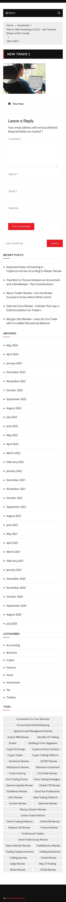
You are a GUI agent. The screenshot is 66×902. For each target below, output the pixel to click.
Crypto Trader (15, 755)
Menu (11, 12)
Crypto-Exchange (15, 749)
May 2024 (12, 345)
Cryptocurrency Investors (46, 749)
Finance (11, 667)
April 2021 (12, 543)
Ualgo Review (17, 863)
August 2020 (13, 614)
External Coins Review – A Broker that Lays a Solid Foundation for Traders (32, 308)
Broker (12, 743)
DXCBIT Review (49, 761)
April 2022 (12, 444)
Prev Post (18, 103)
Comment (15, 139)
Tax (8, 690)
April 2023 (12, 354)
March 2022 (13, 453)
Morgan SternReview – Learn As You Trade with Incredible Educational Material (31, 321)
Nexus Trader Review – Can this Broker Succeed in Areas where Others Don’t (29, 295)
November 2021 (16, 489)
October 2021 (14, 498)
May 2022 (12, 435)
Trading (11, 697)
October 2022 (14, 390)
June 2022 (12, 426)
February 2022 (15, 462)
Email (13, 191)
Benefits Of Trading (48, 737)
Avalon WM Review (18, 737)
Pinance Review (49, 827)
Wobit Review (17, 869)
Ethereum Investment (48, 767)
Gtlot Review (15, 797)
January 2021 (14, 570)
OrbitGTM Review (50, 821)
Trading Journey (18, 857)
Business (11, 652)
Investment (13, 682)
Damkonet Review (19, 761)
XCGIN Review (48, 869)
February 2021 (15, 561)
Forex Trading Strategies (47, 779)
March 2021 (13, 551)
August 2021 (13, 516)
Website (13, 208)
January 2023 (14, 363)
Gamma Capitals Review (19, 785)
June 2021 (12, 525)
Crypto (10, 660)
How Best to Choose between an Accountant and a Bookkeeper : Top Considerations (33, 282)
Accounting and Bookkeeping (33, 725)
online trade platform (33, 815)
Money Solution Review (33, 809)
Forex (9, 675)
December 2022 (15, 372)
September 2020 (16, 605)
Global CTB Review (49, 785)
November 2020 (16, 587)
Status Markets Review (18, 845)
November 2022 (16, 381)
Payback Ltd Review (19, 827)
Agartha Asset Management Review (33, 731)
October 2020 (14, 596)
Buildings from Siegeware (43, 743)
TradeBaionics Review (48, 845)
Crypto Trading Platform (45, 755)
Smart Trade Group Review (33, 839)
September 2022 (16, 399)
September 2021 (16, 507)
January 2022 (14, 471)
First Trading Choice (17, 779)
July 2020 (11, 623)
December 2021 (15, 480)
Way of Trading (47, 863)
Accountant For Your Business (33, 719)
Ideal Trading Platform (45, 797)
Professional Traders (33, 833)
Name (13, 174)
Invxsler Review (17, 803)
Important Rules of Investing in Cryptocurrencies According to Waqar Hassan (34, 269)
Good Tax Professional (47, 791)
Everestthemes (16, 898)
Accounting (13, 645)
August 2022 (13, 408)
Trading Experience (49, 851)
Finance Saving (17, 773)
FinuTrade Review (47, 773)
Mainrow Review (48, 803)
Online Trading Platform (19, 821)
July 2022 (11, 417)
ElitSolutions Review (18, 767)
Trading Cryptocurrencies (19, 851)
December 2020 (15, 578)
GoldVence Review (17, 791)
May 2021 (12, 534)
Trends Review (48, 857)
